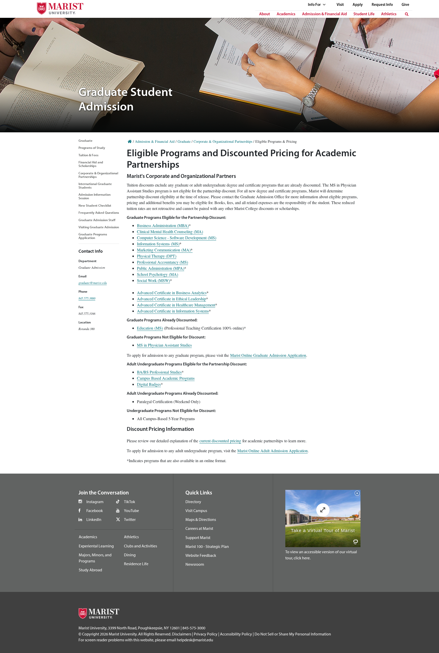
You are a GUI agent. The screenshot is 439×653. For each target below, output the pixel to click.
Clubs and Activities (140, 545)
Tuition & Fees (88, 155)
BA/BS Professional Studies (159, 372)
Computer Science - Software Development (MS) (176, 237)
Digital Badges (149, 384)
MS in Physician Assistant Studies (164, 345)
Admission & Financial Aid (324, 14)
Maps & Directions (200, 519)
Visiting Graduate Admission (99, 227)
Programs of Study (92, 148)
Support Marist (197, 537)
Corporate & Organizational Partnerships (98, 175)
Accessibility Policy (236, 633)
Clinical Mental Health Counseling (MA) (170, 231)
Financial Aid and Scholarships (91, 164)
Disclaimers (181, 633)
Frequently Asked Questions (99, 212)
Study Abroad (90, 569)
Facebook (94, 510)
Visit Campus (196, 510)
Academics (286, 14)
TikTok (129, 501)
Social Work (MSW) (153, 280)
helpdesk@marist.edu (195, 639)
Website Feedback (200, 555)
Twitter (130, 519)
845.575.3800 (87, 298)
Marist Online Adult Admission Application (272, 450)
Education (145, 328)
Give (405, 5)
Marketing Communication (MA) (165, 249)
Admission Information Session (95, 196)
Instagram (94, 501)
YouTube (131, 510)
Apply (358, 5)
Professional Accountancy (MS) (162, 262)
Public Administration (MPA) (160, 268)
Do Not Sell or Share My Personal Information (293, 633)
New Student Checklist (95, 205)
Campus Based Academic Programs (166, 378)
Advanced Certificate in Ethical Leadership (171, 298)
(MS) (158, 328)
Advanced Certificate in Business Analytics (172, 292)
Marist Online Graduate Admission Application (268, 355)
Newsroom (194, 564)
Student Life (363, 14)
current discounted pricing (220, 440)
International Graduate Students (95, 185)
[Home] (130, 141)
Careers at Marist (199, 528)
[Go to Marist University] (56, 7)
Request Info (382, 5)
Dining (130, 554)
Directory (193, 501)
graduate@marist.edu (93, 282)
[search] (406, 14)
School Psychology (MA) (157, 274)
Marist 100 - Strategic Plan (207, 546)
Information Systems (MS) (158, 243)
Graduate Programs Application (93, 236)
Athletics (389, 14)
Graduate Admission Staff (97, 220)
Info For (314, 5)
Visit (340, 5)
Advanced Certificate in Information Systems (173, 311)
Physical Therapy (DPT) (156, 256)
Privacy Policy (205, 633)
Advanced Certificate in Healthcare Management (176, 304)
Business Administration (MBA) (163, 225)
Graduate (85, 140)
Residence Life (136, 563)
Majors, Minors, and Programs (95, 557)
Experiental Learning (96, 545)
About (264, 14)
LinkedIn (93, 519)
